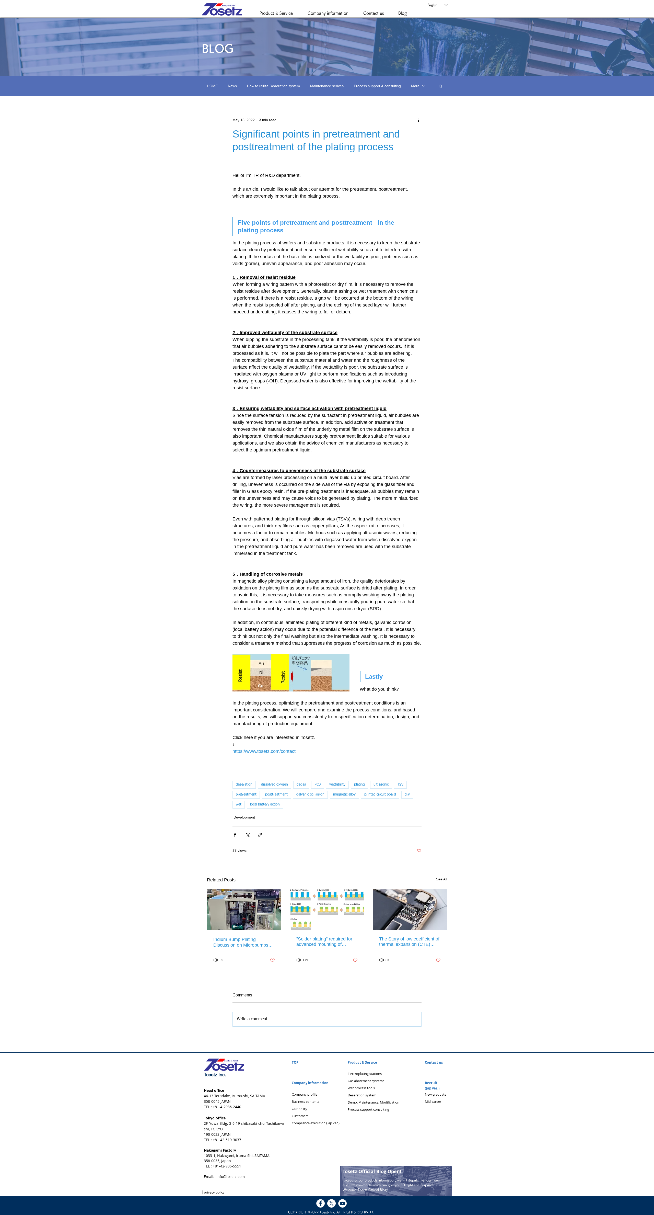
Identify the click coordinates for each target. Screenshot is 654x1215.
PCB (317, 784)
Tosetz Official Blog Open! (372, 1171)
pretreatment (246, 794)
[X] (331, 1203)
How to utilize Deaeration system (273, 86)
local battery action (265, 804)
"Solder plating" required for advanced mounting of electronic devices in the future (324, 941)
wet (238, 804)
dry (407, 794)
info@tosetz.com (230, 1176)
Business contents (305, 1101)
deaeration (244, 784)
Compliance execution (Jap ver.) (316, 1123)
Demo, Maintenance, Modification (373, 1102)
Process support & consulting (377, 86)
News (232, 86)
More (415, 86)
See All (441, 879)
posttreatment (276, 794)
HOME (212, 86)
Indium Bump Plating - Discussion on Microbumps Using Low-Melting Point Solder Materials (240, 942)
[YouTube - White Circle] (342, 1203)
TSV (400, 784)
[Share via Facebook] (234, 834)
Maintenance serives (327, 86)
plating (359, 784)
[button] (281, 13)
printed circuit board (380, 794)
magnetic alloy (344, 794)
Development (244, 817)
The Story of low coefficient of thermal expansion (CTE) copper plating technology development (409, 941)
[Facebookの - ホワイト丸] (320, 1203)
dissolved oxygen (274, 784)
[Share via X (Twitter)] (247, 834)
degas (301, 784)
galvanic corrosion (310, 794)
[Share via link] (260, 834)
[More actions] (418, 120)
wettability (337, 784)
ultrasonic (381, 784)
